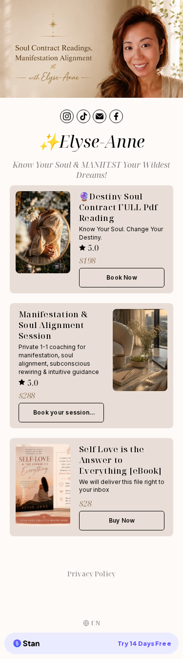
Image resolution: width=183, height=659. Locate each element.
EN (96, 623)
